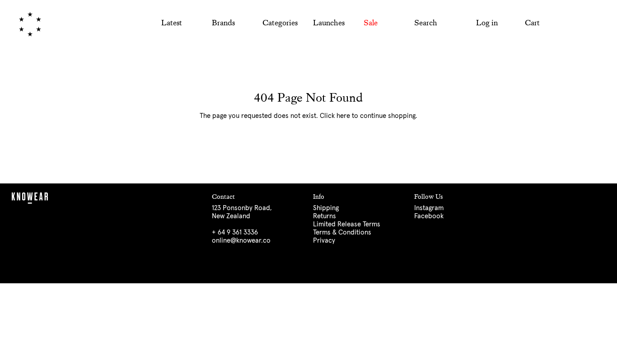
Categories (280, 23)
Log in (486, 23)
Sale (371, 23)
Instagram (429, 208)
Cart (532, 23)
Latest (171, 23)
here (343, 116)
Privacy (324, 240)
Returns (324, 216)
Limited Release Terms (346, 224)
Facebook (429, 216)
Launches (329, 23)
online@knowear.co (241, 240)
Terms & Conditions (342, 232)
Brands (223, 23)
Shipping (326, 208)
